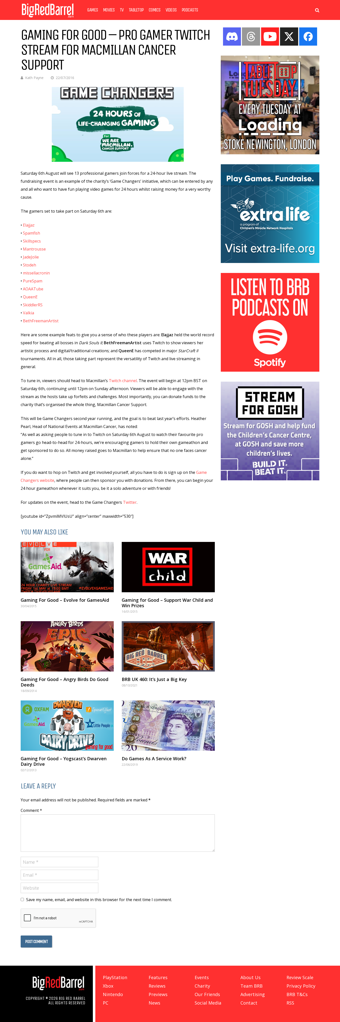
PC (105, 1003)
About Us (250, 977)
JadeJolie (31, 257)
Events (202, 977)
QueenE (30, 297)
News (154, 1003)
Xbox (108, 986)
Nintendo (113, 994)
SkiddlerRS (33, 305)
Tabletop (136, 9)
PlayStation (115, 977)
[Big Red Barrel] (48, 18)
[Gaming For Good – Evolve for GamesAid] (67, 567)
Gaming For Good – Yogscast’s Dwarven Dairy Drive (64, 761)
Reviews (157, 986)
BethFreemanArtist (40, 321)
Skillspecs (32, 241)
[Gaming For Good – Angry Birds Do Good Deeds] (67, 646)
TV (122, 9)
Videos (171, 9)
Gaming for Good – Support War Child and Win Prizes (167, 602)
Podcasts (190, 9)
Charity (202, 986)
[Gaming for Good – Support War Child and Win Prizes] (168, 567)
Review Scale (299, 977)
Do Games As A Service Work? (154, 759)
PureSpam (32, 281)
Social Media (208, 1003)
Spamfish (31, 233)
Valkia (28, 313)
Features (158, 977)
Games (92, 9)
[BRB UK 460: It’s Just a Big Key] (168, 646)
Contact (248, 1003)
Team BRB (251, 986)
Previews (158, 994)
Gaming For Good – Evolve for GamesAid (65, 600)
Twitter (130, 502)
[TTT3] (270, 153)
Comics (155, 9)
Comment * (31, 810)
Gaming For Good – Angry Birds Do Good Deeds (64, 682)
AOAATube (33, 289)
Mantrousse (34, 249)
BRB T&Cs (297, 994)
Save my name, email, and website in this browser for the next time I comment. (99, 899)
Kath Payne (34, 77)
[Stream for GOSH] (270, 479)
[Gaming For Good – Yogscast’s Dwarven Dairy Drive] (67, 725)
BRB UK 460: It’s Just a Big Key (154, 679)
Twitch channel (123, 380)
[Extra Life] (270, 261)
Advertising (252, 994)
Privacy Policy (300, 986)
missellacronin (36, 273)
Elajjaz (29, 225)
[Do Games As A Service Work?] (168, 725)
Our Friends (207, 994)
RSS (290, 1003)
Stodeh (29, 265)
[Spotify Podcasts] (270, 370)
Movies (109, 9)
